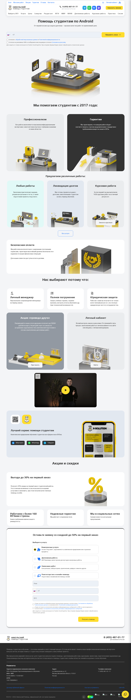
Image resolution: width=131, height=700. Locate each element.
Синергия (38, 14)
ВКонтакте (19, 443)
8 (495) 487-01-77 (70, 7)
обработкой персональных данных (27, 39)
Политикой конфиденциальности (49, 39)
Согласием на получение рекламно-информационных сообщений (63, 608)
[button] (8, 35)
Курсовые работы (99, 14)
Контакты (51, 2)
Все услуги (65, 233)
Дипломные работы (82, 14)
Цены (30, 14)
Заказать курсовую (105, 222)
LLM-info (121, 687)
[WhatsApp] (89, 8)
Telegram (50, 443)
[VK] (94, 8)
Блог (10, 2)
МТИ (57, 14)
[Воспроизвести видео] (65, 390)
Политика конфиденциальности (55, 687)
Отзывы (43, 2)
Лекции (28, 2)
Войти (96, 365)
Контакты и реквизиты (92, 687)
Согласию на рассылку (59, 42)
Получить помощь (88, 619)
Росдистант (48, 14)
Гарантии (35, 2)
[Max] (99, 8)
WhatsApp (35, 443)
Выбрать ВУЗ (13, 14)
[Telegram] (84, 8)
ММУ (63, 14)
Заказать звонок (114, 8)
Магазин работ (18, 2)
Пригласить (35, 365)
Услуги (23, 14)
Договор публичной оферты (15, 687)
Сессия (120, 14)
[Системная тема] (103, 2)
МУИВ (70, 14)
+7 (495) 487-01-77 (104, 671)
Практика (111, 14)
